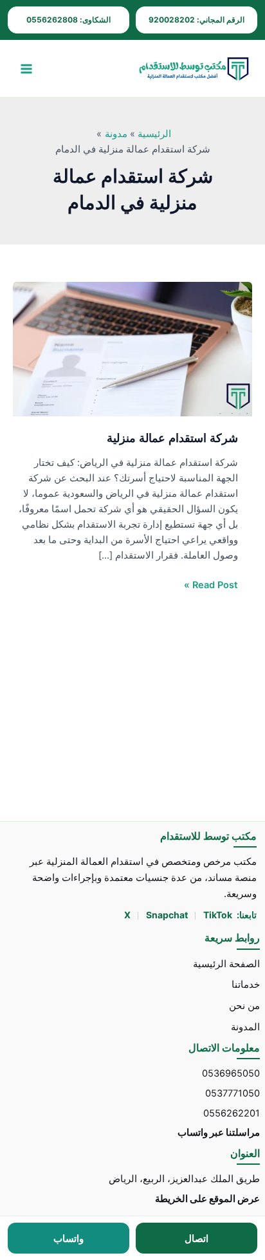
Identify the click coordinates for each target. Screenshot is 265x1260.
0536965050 (231, 1073)
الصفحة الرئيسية (226, 964)
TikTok (217, 914)
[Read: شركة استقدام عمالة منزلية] (132, 349)
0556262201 (231, 1113)
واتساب (68, 1238)
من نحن (244, 1006)
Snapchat (168, 914)
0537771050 (232, 1093)
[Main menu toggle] (26, 68)
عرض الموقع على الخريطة (207, 1199)
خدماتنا (246, 984)
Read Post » (211, 584)
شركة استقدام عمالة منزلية (172, 438)
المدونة (245, 1027)
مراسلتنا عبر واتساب (219, 1132)
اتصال (196, 1238)
